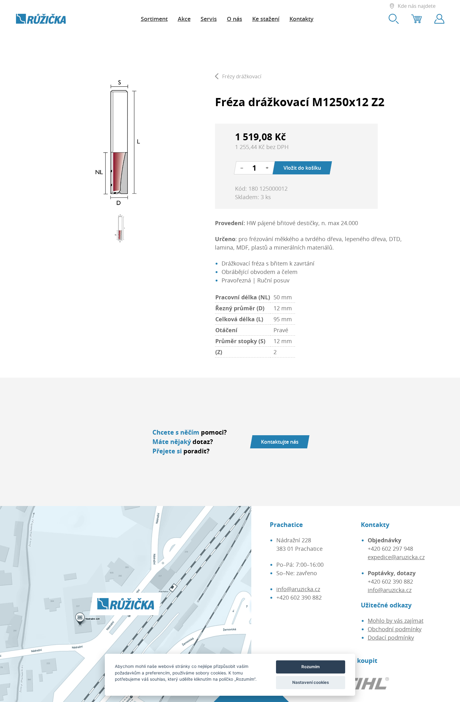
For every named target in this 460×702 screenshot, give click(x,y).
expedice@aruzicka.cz (396, 557)
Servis (209, 19)
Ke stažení (265, 19)
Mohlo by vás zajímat (395, 620)
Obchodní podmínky (395, 629)
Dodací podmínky (391, 637)
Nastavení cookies (310, 682)
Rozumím (310, 666)
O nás (234, 19)
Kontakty (301, 19)
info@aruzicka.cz (298, 589)
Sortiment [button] (154, 19)
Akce (184, 19)
